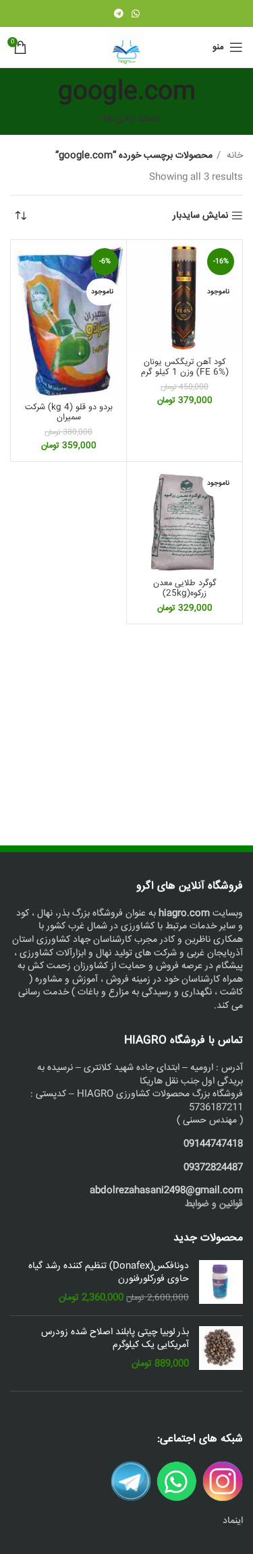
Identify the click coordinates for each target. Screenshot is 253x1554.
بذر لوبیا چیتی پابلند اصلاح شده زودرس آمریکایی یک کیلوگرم (115, 1339)
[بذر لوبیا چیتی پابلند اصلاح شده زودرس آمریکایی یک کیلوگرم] (221, 1348)
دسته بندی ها (131, 119)
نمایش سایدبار (200, 216)
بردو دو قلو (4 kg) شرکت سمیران (69, 412)
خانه (233, 155)
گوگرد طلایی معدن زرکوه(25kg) (185, 588)
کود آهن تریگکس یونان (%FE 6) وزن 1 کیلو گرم (185, 367)
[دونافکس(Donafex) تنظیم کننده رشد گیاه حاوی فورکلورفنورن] (221, 1282)
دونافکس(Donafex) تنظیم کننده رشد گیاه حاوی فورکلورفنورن (108, 1273)
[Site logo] (127, 47)
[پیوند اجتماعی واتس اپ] (136, 13)
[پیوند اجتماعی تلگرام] (119, 13)
